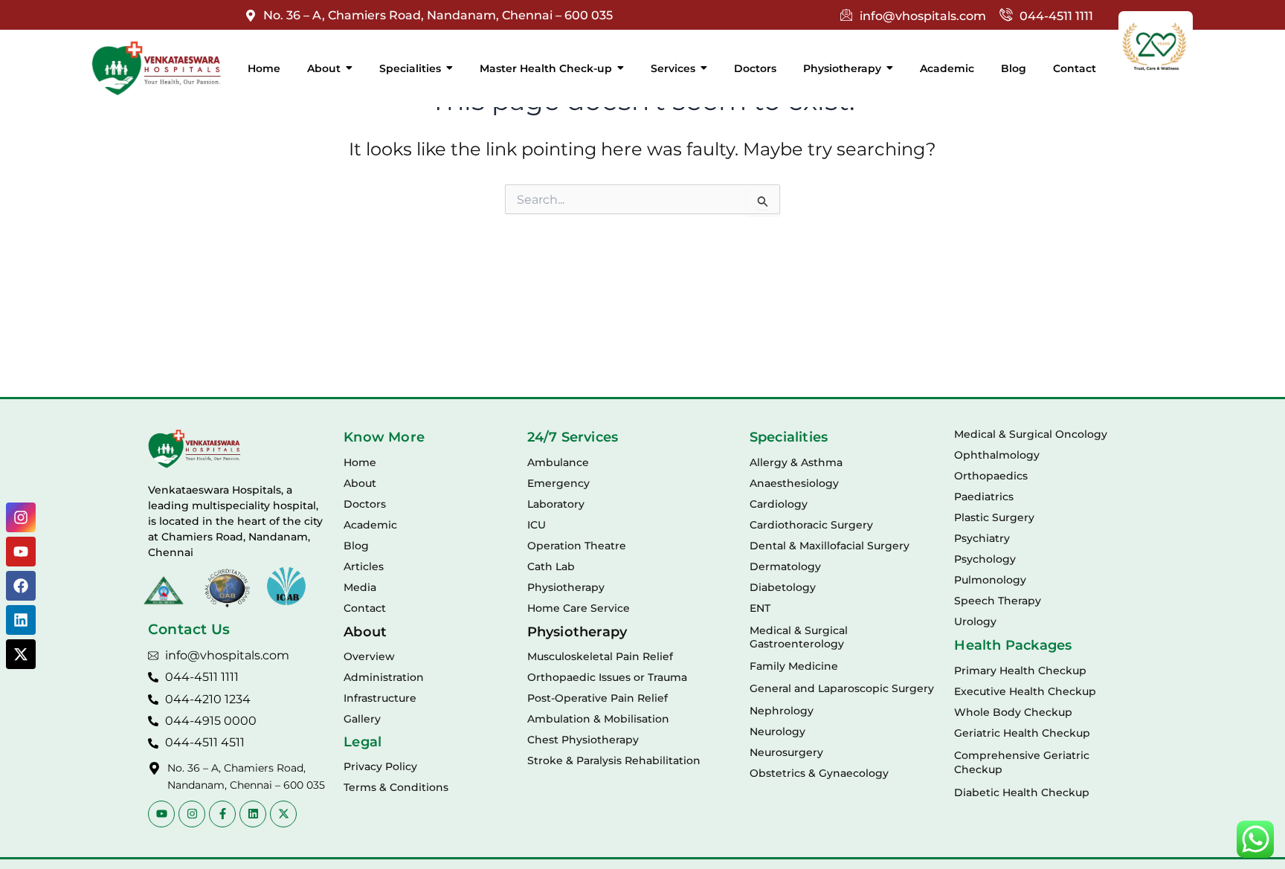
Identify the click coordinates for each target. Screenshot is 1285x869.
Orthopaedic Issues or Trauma (607, 677)
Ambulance (558, 462)
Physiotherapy (566, 587)
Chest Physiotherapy (583, 739)
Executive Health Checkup (1025, 691)
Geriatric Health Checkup (1022, 733)
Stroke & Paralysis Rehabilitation (614, 760)
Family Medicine (794, 666)
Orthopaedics (991, 475)
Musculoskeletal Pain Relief (600, 656)
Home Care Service (578, 608)
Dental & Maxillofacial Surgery (829, 545)
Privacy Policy (380, 766)
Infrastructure (380, 698)
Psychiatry (982, 538)
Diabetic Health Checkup (1021, 792)
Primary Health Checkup (1020, 670)
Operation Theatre (576, 545)
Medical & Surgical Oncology (1030, 434)
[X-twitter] (21, 654)
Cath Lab (551, 566)
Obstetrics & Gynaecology (819, 773)
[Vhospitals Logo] (194, 449)
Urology (975, 621)
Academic (370, 525)
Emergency (558, 483)
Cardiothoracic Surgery (811, 525)
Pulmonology (990, 580)
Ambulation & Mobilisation (598, 719)
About (360, 483)
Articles (364, 566)
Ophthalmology (997, 455)
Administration (384, 677)
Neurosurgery (786, 752)
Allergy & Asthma (796, 462)
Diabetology (783, 587)
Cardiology (779, 504)
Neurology (777, 731)
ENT (760, 608)
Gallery (362, 719)
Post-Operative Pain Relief (597, 698)
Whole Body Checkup (1013, 712)
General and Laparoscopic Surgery (842, 688)
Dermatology (785, 566)
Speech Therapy (997, 600)
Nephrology (782, 710)
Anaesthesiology (794, 483)
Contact (365, 608)
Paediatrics (984, 496)
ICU (536, 525)
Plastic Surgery (994, 517)
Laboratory (555, 504)
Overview (369, 656)
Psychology (985, 559)
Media (360, 587)
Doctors (365, 504)
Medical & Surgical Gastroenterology (799, 637)
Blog (356, 545)
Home (360, 462)
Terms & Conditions (396, 787)
